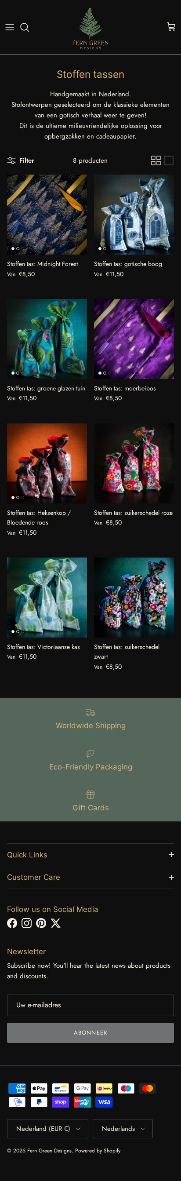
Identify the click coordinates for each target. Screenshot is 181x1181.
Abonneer (90, 1032)
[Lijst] (168, 160)
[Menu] (9, 27)
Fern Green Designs (49, 1151)
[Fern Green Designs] (90, 27)
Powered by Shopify (97, 1151)
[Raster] (156, 160)
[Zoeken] (29, 27)
